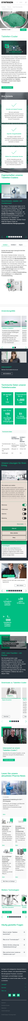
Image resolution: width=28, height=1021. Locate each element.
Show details (20, 524)
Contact (23, 29)
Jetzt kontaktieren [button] (7, 373)
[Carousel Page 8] (21, 237)
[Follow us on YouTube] (14, 995)
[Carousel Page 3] (11, 237)
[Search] (17, 2)
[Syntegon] (7, 2)
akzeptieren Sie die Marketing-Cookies (15, 642)
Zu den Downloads (7, 87)
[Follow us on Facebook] (18, 995)
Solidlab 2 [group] (13, 244)
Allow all (14, 528)
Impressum (3, 1002)
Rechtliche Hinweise (5, 1005)
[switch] (24, 509)
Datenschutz (3, 1008)
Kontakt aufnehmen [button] (8, 760)
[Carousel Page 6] (17, 237)
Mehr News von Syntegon (9, 881)
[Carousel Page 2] (9, 237)
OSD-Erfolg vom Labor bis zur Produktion (6, 828)
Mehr (4, 814)
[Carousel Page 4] (13, 237)
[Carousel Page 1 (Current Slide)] (7, 237)
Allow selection (14, 533)
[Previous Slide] (3, 237)
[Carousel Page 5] (15, 237)
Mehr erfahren (20, 585)
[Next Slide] (25, 237)
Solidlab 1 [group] (5, 244)
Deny (14, 537)
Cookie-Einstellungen (5, 1010)
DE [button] (21, 2)
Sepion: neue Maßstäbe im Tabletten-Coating (20, 858)
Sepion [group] (21, 244)
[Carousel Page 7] (19, 237)
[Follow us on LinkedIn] (9, 995)
